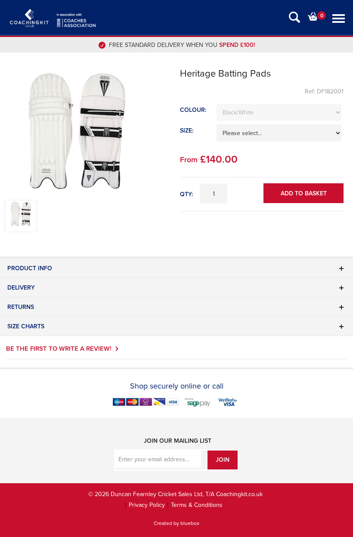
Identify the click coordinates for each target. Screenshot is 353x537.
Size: (186, 130)
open (294, 17)
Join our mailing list (177, 440)
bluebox (189, 523)
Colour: (193, 110)
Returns (20, 307)
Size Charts (25, 326)
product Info (29, 268)
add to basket (304, 193)
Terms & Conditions (197, 505)
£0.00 (313, 16)
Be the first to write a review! (58, 348)
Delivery (21, 287)
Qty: (186, 194)
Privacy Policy (147, 505)
